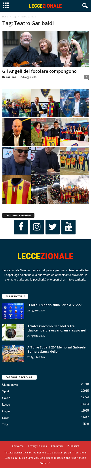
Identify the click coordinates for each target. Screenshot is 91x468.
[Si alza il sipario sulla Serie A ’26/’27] (13, 311)
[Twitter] (53, 227)
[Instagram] (37, 227)
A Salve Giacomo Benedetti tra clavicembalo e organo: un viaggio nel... (57, 328)
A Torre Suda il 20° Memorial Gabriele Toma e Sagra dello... (56, 349)
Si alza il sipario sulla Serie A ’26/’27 (54, 305)
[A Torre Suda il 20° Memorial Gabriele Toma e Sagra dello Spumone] (13, 353)
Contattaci (57, 445)
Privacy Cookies (37, 445)
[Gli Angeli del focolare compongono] (45, 49)
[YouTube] (68, 227)
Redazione (9, 77)
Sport (5, 391)
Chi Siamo (18, 445)
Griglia (6, 411)
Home (5, 16)
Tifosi (5, 424)
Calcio (6, 398)
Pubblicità (73, 445)
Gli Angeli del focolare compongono (39, 71)
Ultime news (10, 384)
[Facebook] (21, 227)
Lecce (6, 404)
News (5, 417)
